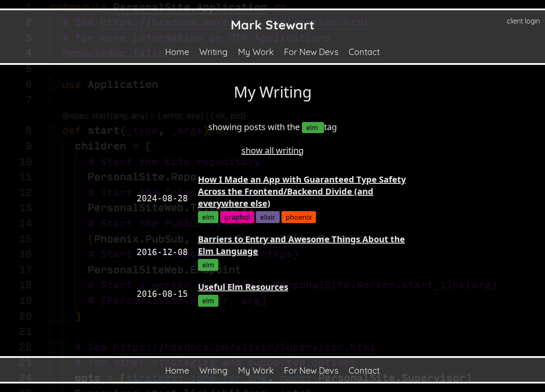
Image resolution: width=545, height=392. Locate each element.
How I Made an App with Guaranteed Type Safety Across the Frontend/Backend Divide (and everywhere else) (302, 191)
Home (177, 51)
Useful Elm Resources (243, 287)
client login (523, 21)
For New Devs (311, 51)
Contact (364, 51)
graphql (237, 217)
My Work (256, 51)
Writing (213, 51)
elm (313, 127)
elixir (267, 217)
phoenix (299, 217)
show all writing (272, 150)
